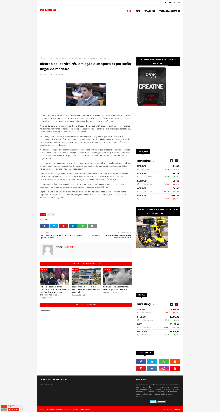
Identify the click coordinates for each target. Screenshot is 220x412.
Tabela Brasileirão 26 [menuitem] (169, 11)
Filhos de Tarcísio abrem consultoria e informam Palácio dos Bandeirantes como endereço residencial (54, 291)
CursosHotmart (46, 385)
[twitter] (170, 2)
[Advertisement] (110, 35)
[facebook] (165, 2)
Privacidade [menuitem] (149, 11)
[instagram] (174, 2)
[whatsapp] (164, 361)
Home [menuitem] (128, 11)
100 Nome (46, 74)
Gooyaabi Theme (83, 409)
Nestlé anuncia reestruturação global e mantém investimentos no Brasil (86, 289)
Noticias (54, 58)
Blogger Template (56, 409)
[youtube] (175, 368)
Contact (177, 409)
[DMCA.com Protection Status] (158, 402)
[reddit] (175, 361)
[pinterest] (179, 2)
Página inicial (44, 58)
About (169, 409)
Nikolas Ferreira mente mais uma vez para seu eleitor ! (116, 288)
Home (163, 409)
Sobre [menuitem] (137, 11)
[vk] (152, 368)
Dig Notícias (48, 9)
